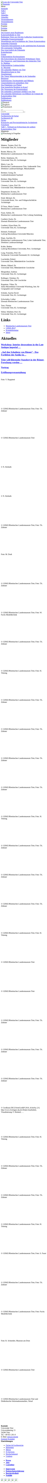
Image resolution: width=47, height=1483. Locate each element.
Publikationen (6, 98)
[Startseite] (12, 2)
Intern (8, 332)
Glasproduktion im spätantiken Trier (14, 83)
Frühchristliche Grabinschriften (13, 65)
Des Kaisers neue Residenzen (12, 33)
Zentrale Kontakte (8, 1439)
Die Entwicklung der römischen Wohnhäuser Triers (20, 59)
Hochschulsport (12, 1454)
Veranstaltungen (7, 19)
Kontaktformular (12, 330)
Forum (3, 54)
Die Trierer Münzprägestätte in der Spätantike (18, 76)
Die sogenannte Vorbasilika (11, 48)
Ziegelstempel (6, 74)
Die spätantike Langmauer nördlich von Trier (18, 92)
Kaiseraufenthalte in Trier (10, 35)
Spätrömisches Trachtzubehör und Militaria (17, 81)
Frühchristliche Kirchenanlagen (13, 57)
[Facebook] (2, 1481)
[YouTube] (9, 1481)
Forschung (5, 125)
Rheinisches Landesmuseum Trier (18, 326)
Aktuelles (4, 15)
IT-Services (10, 1452)
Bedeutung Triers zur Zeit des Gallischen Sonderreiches (22, 37)
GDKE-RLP (11, 328)
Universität (5, 114)
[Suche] (2, 109)
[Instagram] (13, 1481)
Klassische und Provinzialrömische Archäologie (19, 122)
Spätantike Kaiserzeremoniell (12, 39)
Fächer (3, 120)
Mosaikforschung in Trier (10, 72)
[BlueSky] (6, 1481)
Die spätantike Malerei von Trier (13, 70)
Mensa (8, 1450)
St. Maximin (5, 68)
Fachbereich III (7, 118)
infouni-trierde (12, 1437)
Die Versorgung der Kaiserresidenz (14, 89)
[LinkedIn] (16, 1481)
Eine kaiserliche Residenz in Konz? (14, 87)
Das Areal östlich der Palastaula (13, 50)
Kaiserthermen (6, 52)
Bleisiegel (4, 78)
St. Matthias (5, 63)
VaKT (3, 11)
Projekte (4, 24)
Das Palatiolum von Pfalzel (11, 85)
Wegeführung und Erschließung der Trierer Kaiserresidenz (23, 41)
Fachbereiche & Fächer (10, 116)
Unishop (9, 1456)
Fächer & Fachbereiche (15, 1445)
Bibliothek (10, 1447)
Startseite (4, 9)
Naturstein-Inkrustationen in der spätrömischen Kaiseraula (23, 46)
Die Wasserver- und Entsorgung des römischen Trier (21, 61)
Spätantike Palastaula (9, 43)
